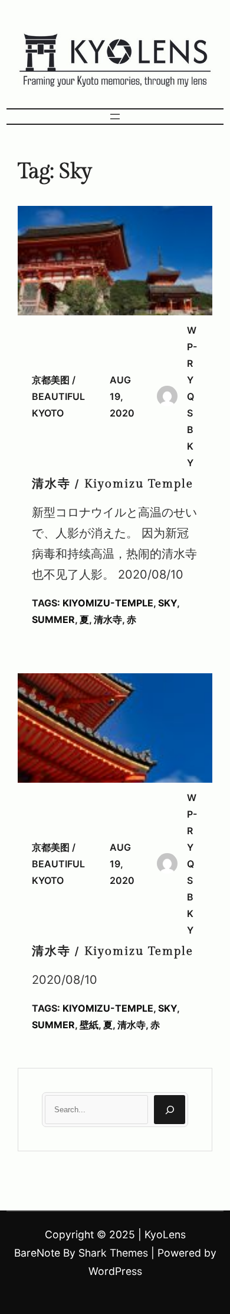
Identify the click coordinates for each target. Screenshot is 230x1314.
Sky (167, 603)
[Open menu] (115, 116)
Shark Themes (113, 1253)
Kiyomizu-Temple (108, 603)
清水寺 (108, 619)
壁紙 (89, 1025)
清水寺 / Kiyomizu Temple (112, 484)
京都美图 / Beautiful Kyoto (58, 396)
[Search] (169, 1110)
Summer (53, 619)
